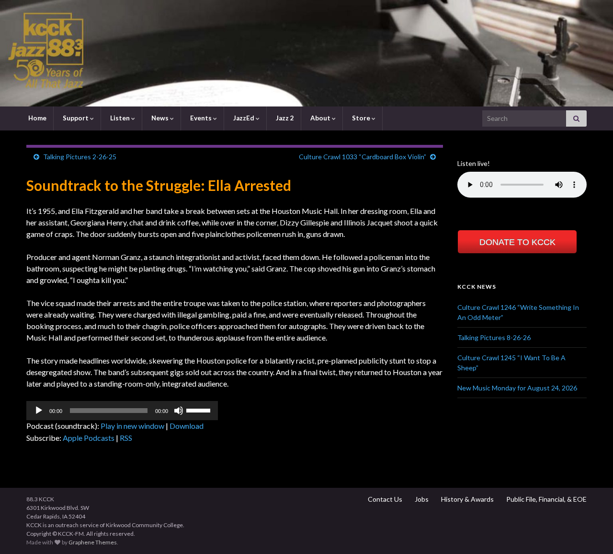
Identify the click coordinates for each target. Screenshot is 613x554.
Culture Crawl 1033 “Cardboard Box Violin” (362, 157)
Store (361, 118)
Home (36, 118)
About (320, 118)
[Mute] (178, 410)
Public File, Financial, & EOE (546, 499)
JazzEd (244, 118)
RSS (126, 437)
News (160, 118)
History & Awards (467, 499)
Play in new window (132, 425)
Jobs (421, 499)
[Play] (39, 410)
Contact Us (384, 499)
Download (187, 425)
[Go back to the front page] (306, 53)
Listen (120, 118)
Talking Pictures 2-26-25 (79, 157)
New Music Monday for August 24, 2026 (517, 388)
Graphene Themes (92, 542)
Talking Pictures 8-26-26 (494, 337)
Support (75, 118)
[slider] (199, 409)
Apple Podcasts (88, 437)
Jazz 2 (284, 118)
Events (201, 118)
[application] (122, 410)
